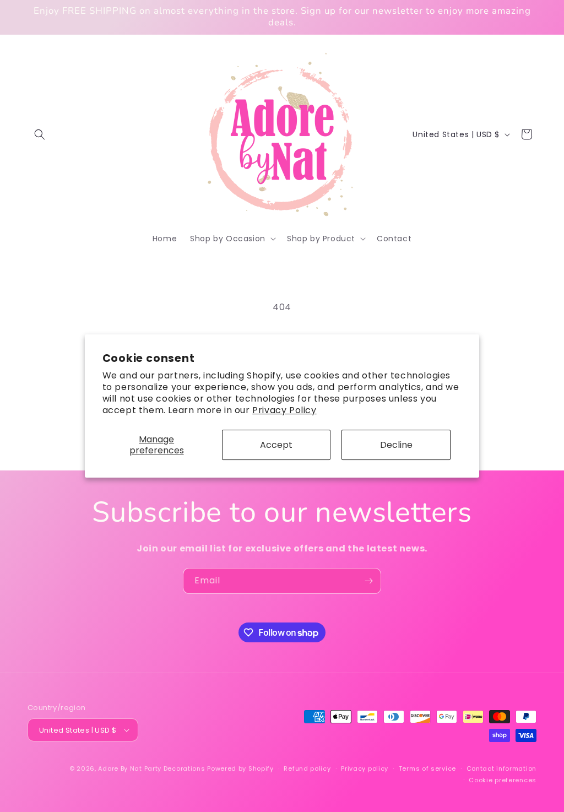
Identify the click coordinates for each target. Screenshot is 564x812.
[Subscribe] (368, 581)
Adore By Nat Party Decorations (151, 768)
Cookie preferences (502, 780)
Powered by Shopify (240, 768)
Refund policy (307, 768)
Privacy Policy (284, 410)
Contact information (501, 768)
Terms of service (427, 768)
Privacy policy (364, 768)
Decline (396, 445)
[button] (40, 134)
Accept (276, 445)
